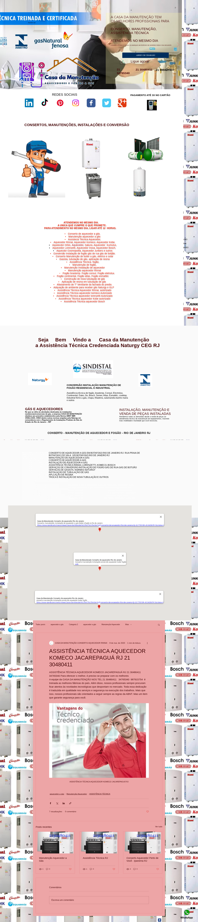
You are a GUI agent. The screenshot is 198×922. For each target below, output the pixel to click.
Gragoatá (163, 298)
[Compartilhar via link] (70, 803)
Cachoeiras (157, 297)
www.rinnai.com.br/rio (31, 356)
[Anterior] (3, 44)
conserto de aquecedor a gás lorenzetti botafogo (151, 472)
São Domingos (157, 303)
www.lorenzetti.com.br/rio (75, 359)
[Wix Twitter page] (106, 103)
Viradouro (159, 305)
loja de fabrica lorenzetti (125, 164)
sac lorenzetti (121, 162)
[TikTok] (44, 103)
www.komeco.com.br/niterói (120, 362)
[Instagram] (75, 103)
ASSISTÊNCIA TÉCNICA (99, 794)
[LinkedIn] (29, 103)
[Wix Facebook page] (91, 103)
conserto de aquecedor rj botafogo (145, 460)
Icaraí (174, 298)
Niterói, (150, 297)
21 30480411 (143, 69)
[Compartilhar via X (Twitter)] (57, 803)
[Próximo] (178, 44)
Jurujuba (153, 300)
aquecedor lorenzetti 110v (126, 198)
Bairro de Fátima (164, 295)
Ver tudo (158, 826)
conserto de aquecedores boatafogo (146, 464)
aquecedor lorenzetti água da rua (128, 200)
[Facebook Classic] (159, 920)
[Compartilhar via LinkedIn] (63, 803)
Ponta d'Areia (159, 301)
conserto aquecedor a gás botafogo (146, 470)
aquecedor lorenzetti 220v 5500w (129, 205)
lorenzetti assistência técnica (127, 155)
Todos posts (40, 624)
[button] (159, 625)
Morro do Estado (167, 300)
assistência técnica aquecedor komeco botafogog (151, 474)
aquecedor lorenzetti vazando (127, 153)
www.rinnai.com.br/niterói (32, 358)
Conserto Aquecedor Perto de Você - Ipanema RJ (142, 859)
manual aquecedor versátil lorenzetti (130, 203)
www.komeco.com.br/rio (119, 360)
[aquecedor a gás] (91, 85)
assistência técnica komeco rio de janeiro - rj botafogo (153, 468)
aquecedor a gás (57, 624)
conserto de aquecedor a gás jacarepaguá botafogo (152, 466)
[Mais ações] (147, 643)
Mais (127, 624)
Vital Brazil (172, 305)
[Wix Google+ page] (122, 103)
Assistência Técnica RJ (95, 858)
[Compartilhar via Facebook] (50, 803)
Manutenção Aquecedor (111, 624)
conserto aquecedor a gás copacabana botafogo (151, 462)
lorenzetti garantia (123, 168)
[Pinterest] (60, 103)
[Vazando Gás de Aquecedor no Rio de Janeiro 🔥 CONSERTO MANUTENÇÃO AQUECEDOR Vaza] (99, 842)
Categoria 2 (73, 624)
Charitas (151, 298)
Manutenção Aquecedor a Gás (53, 859)
